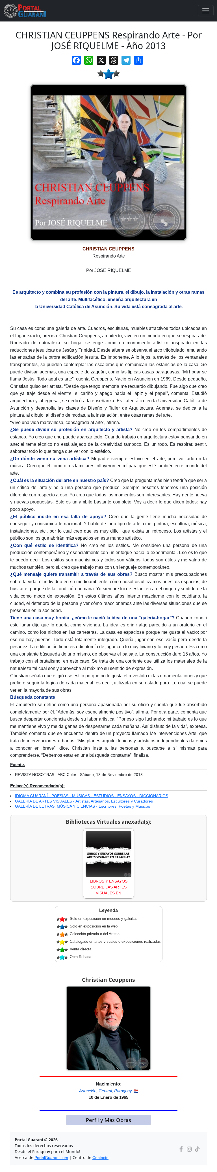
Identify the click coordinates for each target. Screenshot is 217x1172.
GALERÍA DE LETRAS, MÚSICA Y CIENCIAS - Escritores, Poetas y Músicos (82, 806)
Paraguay (123, 1090)
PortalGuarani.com (51, 1157)
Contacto (100, 1157)
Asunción (87, 1090)
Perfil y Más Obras (108, 1119)
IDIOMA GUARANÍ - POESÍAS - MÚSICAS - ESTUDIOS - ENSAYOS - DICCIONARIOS (91, 795)
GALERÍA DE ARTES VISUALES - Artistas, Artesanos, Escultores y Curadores (84, 801)
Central (105, 1090)
